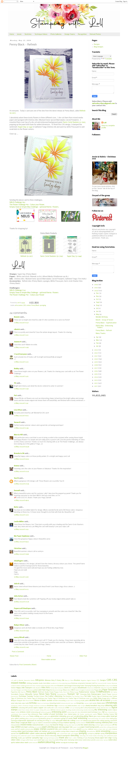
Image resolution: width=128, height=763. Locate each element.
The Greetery (67, 696)
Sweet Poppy (106, 694)
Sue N (16, 478)
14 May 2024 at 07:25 (21, 471)
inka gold (59, 720)
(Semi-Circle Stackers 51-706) (74, 122)
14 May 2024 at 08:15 (21, 500)
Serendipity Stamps (17, 694)
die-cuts (108, 707)
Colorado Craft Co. (91, 683)
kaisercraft (79, 720)
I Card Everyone (20, 354)
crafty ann (50, 708)
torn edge (108, 738)
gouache (36, 718)
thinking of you (82, 738)
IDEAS (66, 688)
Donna (16, 466)
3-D (12, 680)
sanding (52, 731)
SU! (112, 692)
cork (45, 708)
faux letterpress (33, 714)
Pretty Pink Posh (64, 692)
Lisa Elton (18, 410)
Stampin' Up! (73, 694)
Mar (97, 340)
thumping (91, 738)
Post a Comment (18, 652)
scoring (62, 731)
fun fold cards (24, 716)
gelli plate (47, 716)
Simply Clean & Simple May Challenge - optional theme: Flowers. (34, 207)
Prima (72, 692)
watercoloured (33, 742)
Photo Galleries (55, 34)
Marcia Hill (18, 435)
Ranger (76, 692)
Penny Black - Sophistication (106, 323)
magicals (34, 722)
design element (101, 707)
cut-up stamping (75, 707)
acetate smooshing (59, 700)
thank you (63, 738)
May (98, 314)
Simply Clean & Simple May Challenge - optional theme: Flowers (34, 293)
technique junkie (53, 738)
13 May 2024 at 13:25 (21, 376)
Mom (69, 690)
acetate (49, 700)
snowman (114, 731)
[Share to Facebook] (36, 303)
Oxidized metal (89, 690)
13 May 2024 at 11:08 (21, 347)
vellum (13, 740)
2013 (96, 380)
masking (98, 723)
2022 (96, 353)
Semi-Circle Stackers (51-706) (51, 256)
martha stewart (81, 722)
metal (115, 723)
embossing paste (59, 712)
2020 (96, 359)
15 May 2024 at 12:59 (21, 577)
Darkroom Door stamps (33, 685)
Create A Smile (15, 685)
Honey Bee (53, 688)
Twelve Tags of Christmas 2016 (37, 698)
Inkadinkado (82, 688)
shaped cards (74, 731)
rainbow (90, 729)
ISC (70, 688)
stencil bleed (40, 736)
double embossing (77, 710)
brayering (80, 703)
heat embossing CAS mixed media (98, 718)
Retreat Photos (95, 34)
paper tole (69, 727)
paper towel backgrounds (90, 727)
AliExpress (39, 680)
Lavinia (35, 690)
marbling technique (57, 723)
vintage (22, 740)
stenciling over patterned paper (107, 735)
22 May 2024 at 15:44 (21, 631)
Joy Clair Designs (16, 690)
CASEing (29, 683)
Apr (97, 337)
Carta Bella (46, 683)
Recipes (97, 44)
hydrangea (14, 720)
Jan (97, 346)
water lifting (59, 740)
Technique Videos (41, 34)
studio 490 (21, 738)
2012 (96, 383)
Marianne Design (57, 690)
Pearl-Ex (23, 692)
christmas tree (62, 705)
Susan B (17, 422)
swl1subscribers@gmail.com (103, 103)
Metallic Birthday (102, 317)
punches (84, 729)
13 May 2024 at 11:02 (21, 335)
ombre (28, 305)
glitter (12, 718)
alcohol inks (94, 700)
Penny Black (35, 305)
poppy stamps (40, 729)
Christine (17, 548)
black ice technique (43, 703)
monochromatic (38, 725)
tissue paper (99, 738)
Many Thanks (101, 333)
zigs (76, 742)
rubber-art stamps (40, 731)
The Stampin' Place (78, 696)
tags (41, 738)
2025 (96, 288)
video (18, 740)
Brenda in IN (19, 453)
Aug (97, 305)
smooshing (105, 731)
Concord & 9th (102, 683)
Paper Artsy (98, 690)
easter (110, 710)
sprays (97, 733)
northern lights (99, 725)
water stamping (69, 740)
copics (35, 708)
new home (75, 725)
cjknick (17, 329)
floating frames (108, 714)
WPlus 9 (109, 698)
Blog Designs (98, 47)
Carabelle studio (37, 683)
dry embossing (100, 710)
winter (58, 742)
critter (67, 708)
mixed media (26, 725)
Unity (95, 698)
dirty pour (47, 710)
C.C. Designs (101, 680)
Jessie (19, 34)
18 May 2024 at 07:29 (21, 602)
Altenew (48, 680)
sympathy (35, 738)
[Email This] (30, 303)
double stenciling (88, 710)
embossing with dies (73, 712)
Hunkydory (60, 688)
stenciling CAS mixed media (88, 735)
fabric (100, 712)
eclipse (114, 710)
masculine (90, 723)
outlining (31, 727)
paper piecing (48, 727)
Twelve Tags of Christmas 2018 (78, 698)
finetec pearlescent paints (88, 714)
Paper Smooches (109, 690)
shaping (82, 731)
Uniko (91, 698)
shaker (67, 731)
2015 (96, 374)
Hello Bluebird (37, 688)
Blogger (85, 748)
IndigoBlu (74, 688)
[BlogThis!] (32, 303)
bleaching (53, 703)
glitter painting (20, 718)
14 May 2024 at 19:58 (21, 554)
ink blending (38, 720)
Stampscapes (96, 694)
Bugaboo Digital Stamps (88, 680)
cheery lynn (101, 703)
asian (12, 703)
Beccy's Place (69, 680)
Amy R (53, 680)
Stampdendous (61, 694)
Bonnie (17, 317)
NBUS (73, 690)
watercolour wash (22, 742)
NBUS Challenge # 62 (18, 290)
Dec (97, 293)
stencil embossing (50, 736)
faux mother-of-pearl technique (51, 714)
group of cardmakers (54, 718)
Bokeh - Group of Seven (104, 320)
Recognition (82, 34)
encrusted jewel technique (89, 712)
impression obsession (26, 720)
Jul (97, 308)
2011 (96, 386)
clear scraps (81, 705)
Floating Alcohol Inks (98, 686)
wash (35, 740)
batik (27, 703)
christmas (111, 703)
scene (58, 731)
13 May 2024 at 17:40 (21, 389)
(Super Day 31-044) (25, 127)
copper (40, 708)
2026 (96, 284)
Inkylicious (90, 688)
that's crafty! (73, 738)
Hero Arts (46, 688)
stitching (14, 738)
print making (63, 729)
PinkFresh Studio (43, 692)
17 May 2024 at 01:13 (21, 589)
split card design (73, 733)
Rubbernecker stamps (87, 692)
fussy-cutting (34, 716)
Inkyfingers (18, 561)
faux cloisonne (109, 712)
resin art (105, 729)
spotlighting (91, 733)
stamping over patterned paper (21, 735)
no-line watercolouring (86, 725)
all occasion (19, 305)
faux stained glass (70, 714)
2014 (96, 377)
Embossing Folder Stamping (82, 686)
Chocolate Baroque (64, 683)
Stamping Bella (85, 694)
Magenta (49, 690)
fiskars (100, 714)
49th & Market (18, 680)
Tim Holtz (87, 696)
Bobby (16, 369)
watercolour (78, 740)
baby (16, 703)
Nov (97, 296)
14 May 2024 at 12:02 (21, 515)
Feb (97, 343)
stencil (33, 735)
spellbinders (24, 733)
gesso (69, 716)
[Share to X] (34, 303)
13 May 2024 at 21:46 (21, 428)
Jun (97, 311)
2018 (96, 365)
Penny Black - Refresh (104, 330)
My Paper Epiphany (21, 536)
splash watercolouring (38, 733)
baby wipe (21, 703)
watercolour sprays (102, 740)
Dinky (48, 685)
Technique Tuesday (26, 696)
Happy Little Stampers (24, 688)
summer (29, 738)
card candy (92, 703)
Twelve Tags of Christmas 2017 (58, 698)
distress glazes (60, 710)
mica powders (15, 725)
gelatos (42, 716)
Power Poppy (54, 692)
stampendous (111, 733)
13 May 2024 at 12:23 (21, 362)
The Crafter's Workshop (53, 696)
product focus (72, 729)
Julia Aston (18, 596)
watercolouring (46, 742)
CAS (24, 305)
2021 (96, 356)
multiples (47, 725)
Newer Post (14, 656)
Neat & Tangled (80, 690)
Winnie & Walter (40, 700)
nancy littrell (19, 637)
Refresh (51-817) (26, 256)
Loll (105, 123)
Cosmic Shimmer (112, 683)
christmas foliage (27, 705)
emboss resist (25, 712)
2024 (96, 291)
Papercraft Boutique (22, 608)
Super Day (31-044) (74, 256)
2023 (96, 350)
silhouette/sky (90, 731)
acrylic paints (84, 700)
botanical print (65, 703)
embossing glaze (46, 712)
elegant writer (15, 712)
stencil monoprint (63, 736)
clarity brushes (72, 705)
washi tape (41, 740)
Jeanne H (17, 342)
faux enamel (23, 714)
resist (110, 729)
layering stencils (110, 720)
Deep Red (44, 685)
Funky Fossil (109, 685)
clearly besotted (91, 705)
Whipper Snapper (16, 700)
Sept (98, 302)
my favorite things (56, 725)
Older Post (83, 656)
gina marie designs (100, 716)
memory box (107, 723)
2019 (96, 362)
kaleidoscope (87, 720)
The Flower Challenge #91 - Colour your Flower (27, 295)
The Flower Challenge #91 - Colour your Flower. (27, 205)
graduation (42, 718)
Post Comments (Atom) (27, 665)
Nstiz (16, 507)
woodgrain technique (67, 742)
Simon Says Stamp (47, 694)
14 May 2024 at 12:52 (21, 529)
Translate (108, 59)
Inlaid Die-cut (98, 688)
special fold (15, 733)
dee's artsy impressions (88, 708)
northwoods (108, 725)
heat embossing (80, 718)
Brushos (77, 680)
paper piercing (59, 727)
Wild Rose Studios (28, 700)
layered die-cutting (98, 720)
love (29, 723)
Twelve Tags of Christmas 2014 (102, 696)
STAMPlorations (103, 692)
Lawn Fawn (42, 690)
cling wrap (101, 705)
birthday (33, 703)
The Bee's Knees (39, 696)
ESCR (55, 685)
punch (79, 729)
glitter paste (29, 718)
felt (78, 714)
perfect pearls (19, 729)
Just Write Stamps (27, 690)
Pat (15, 395)
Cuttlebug (23, 685)
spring (102, 733)
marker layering (69, 723)
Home (12, 34)
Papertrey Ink (15, 692)
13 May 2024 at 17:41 (21, 403)
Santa (115, 692)
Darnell (17, 490)
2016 (96, 371)
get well (73, 716)
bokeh (58, 703)
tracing (114, 738)
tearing (46, 738)
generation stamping (58, 716)
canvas (86, 703)
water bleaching (50, 740)
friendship (15, 716)
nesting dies (67, 725)
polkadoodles (29, 729)
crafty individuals (59, 707)
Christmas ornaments (78, 683)
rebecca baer (98, 729)
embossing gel (35, 712)
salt (49, 731)
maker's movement (44, 723)
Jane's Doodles (107, 688)
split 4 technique (62, 733)
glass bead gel (111, 716)
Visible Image (102, 698)
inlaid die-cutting (69, 720)
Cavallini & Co (54, 683)
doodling (68, 710)
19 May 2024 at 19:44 (21, 618)
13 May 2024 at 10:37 (21, 323)
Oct (97, 299)
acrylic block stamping (73, 700)
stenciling (74, 736)
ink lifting (46, 720)
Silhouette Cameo (31, 694)
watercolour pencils (89, 740)
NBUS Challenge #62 (17, 202)
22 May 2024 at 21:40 (21, 647)
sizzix (98, 731)
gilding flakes (88, 716)
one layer (24, 727)
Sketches (28, 34)
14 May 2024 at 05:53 (21, 459)
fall (103, 712)
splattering (51, 733)
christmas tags (52, 705)
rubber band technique (25, 731)
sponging (43, 305)
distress (53, 710)
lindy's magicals (22, 723)
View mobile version (48, 659)
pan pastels (38, 727)
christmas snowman (40, 705)
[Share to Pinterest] (38, 303)
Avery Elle (60, 680)
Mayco (65, 690)
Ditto (52, 685)
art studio (114, 700)
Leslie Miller (19, 521)
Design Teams (70, 34)
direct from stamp (24, 710)
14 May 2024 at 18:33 (21, 542)
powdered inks (52, 729)
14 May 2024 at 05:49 (21, 447)
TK (15, 383)
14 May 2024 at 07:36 (21, 484)
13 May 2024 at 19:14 (21, 416)
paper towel (76, 727)
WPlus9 (114, 698)
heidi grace (113, 718)
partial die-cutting (105, 727)
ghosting (80, 716)
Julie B (16, 584)
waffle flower (29, 740)
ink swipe (52, 720)
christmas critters (16, 705)
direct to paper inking (36, 710)
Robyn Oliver (19, 625)
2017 (96, 368)
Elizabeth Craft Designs (64, 686)
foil (116, 714)
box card (73, 703)
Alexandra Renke (29, 680)
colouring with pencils (26, 708)
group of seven (67, 718)
